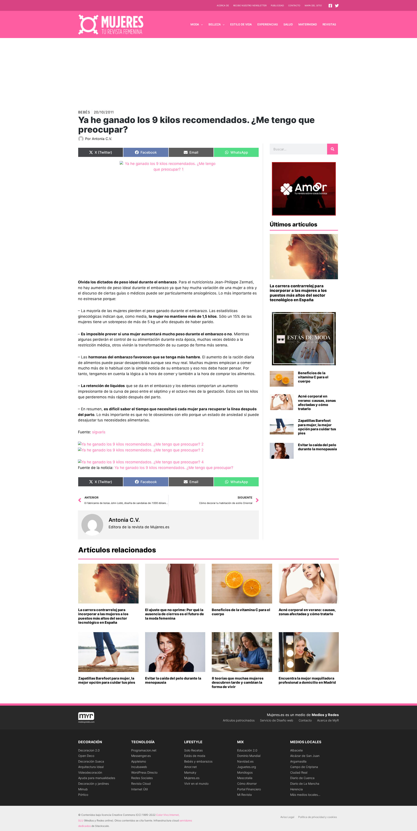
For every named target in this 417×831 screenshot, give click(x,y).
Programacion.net (143, 750)
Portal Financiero (249, 789)
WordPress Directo (144, 772)
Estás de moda (194, 756)
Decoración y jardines (93, 783)
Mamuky (190, 772)
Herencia (296, 789)
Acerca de (223, 5)
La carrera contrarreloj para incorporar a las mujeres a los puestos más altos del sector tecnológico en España (298, 293)
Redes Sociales (142, 778)
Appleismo (138, 761)
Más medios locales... (305, 794)
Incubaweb (139, 767)
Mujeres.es (191, 778)
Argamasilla (298, 761)
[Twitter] (337, 6)
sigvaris (98, 432)
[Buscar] (332, 149)
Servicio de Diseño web (276, 720)
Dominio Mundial (248, 756)
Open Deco (86, 756)
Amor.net (190, 767)
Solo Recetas (193, 750)
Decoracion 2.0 (89, 750)
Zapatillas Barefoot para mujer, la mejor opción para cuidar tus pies (317, 426)
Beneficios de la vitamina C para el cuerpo (313, 377)
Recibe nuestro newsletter (249, 5)
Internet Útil (139, 789)
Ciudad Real (298, 772)
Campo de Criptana (304, 767)
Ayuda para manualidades (96, 778)
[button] (201, 24)
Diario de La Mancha (304, 783)
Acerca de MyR (328, 720)
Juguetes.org (246, 767)
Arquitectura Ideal (91, 767)
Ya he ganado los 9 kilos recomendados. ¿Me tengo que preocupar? (173, 467)
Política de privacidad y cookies (317, 817)
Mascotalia (244, 778)
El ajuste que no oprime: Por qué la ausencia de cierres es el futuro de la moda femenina (174, 614)
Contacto (294, 5)
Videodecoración (90, 772)
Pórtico (83, 794)
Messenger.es (141, 756)
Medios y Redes (325, 715)
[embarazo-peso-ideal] (168, 217)
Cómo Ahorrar (247, 783)
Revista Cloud (141, 783)
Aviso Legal (287, 817)
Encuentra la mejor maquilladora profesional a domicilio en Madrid (307, 680)
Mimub (83, 789)
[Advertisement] (208, 70)
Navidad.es (245, 761)
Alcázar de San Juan (304, 756)
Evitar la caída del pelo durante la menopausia (317, 447)
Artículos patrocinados (239, 720)
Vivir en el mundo (196, 783)
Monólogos (245, 772)
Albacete (296, 750)
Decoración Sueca (91, 761)
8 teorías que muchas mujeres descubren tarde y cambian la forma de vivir (237, 682)
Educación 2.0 (247, 750)
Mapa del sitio (313, 5)
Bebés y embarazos (198, 761)
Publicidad (277, 5)
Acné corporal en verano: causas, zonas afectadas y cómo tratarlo (317, 402)
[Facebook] (330, 6)
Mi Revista (244, 794)
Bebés (84, 112)
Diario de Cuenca (302, 778)
